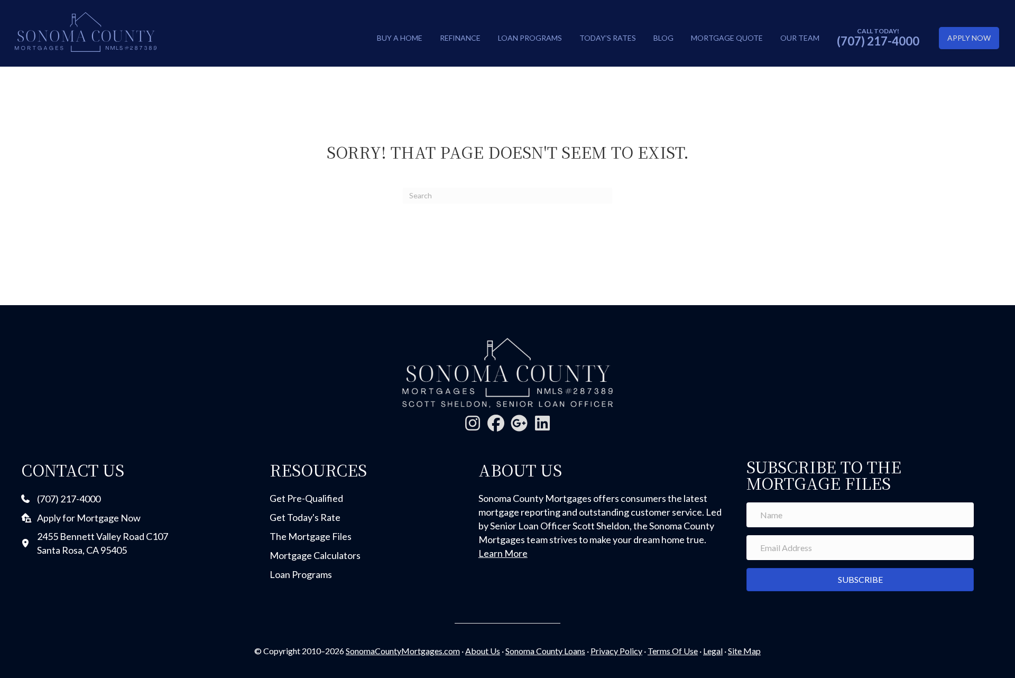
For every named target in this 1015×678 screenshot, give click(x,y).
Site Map (744, 651)
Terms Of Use (673, 651)
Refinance (460, 37)
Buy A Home (399, 37)
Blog (663, 37)
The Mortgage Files (311, 536)
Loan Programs (530, 37)
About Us (482, 651)
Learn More (503, 553)
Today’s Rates (607, 37)
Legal (713, 651)
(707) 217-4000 (878, 41)
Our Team (799, 37)
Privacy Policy (616, 651)
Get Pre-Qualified (306, 498)
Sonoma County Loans (545, 651)
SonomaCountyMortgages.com (403, 651)
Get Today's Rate (305, 517)
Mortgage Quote (727, 37)
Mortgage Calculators (315, 555)
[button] (473, 423)
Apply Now (969, 37)
